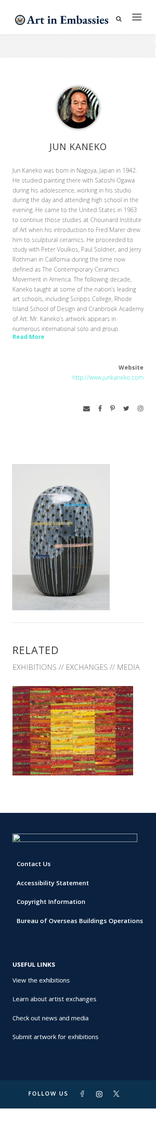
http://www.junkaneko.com (108, 377)
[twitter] (126, 408)
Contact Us (34, 863)
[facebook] (100, 408)
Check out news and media (50, 1018)
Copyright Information (51, 901)
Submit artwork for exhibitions (55, 1036)
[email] (86, 408)
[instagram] (141, 408)
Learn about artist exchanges (54, 999)
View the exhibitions (41, 980)
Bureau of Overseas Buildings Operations (80, 920)
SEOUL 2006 (78, 756)
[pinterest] (112, 408)
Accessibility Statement (53, 883)
